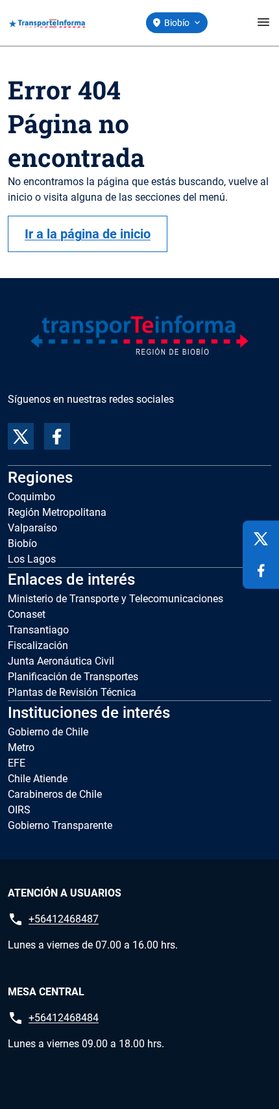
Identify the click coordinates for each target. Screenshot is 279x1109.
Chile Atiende (37, 778)
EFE (16, 763)
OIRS (19, 810)
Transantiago (38, 630)
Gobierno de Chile (48, 732)
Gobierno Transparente (60, 825)
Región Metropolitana (57, 512)
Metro (21, 747)
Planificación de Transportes (73, 676)
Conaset (26, 614)
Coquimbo (31, 497)
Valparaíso (32, 528)
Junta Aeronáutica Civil (61, 661)
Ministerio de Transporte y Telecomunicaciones (115, 599)
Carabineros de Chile (55, 794)
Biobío (22, 543)
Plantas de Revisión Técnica (72, 692)
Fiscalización (38, 645)
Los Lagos (32, 559)
